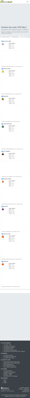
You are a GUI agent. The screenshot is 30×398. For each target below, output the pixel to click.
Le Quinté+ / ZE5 (7, 344)
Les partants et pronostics (9, 346)
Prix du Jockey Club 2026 (9, 365)
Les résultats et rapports (9, 347)
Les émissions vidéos (8, 355)
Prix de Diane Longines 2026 (10, 367)
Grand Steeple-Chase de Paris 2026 (11, 361)
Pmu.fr (5, 379)
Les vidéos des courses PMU (10, 356)
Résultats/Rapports (15, 36)
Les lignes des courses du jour (10, 350)
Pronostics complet (5, 36)
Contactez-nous (25, 391)
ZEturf (5, 381)
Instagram (10, 373)
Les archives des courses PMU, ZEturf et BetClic (14, 351)
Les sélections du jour (8, 348)
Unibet (5, 382)
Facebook (6, 374)
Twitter (10, 374)
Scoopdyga (14, 376)
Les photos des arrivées (9, 357)
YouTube (5, 373)
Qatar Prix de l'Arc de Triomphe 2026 (12, 363)
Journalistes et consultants (9, 372)
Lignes (22, 36)
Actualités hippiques (8, 370)
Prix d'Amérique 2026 (8, 364)
